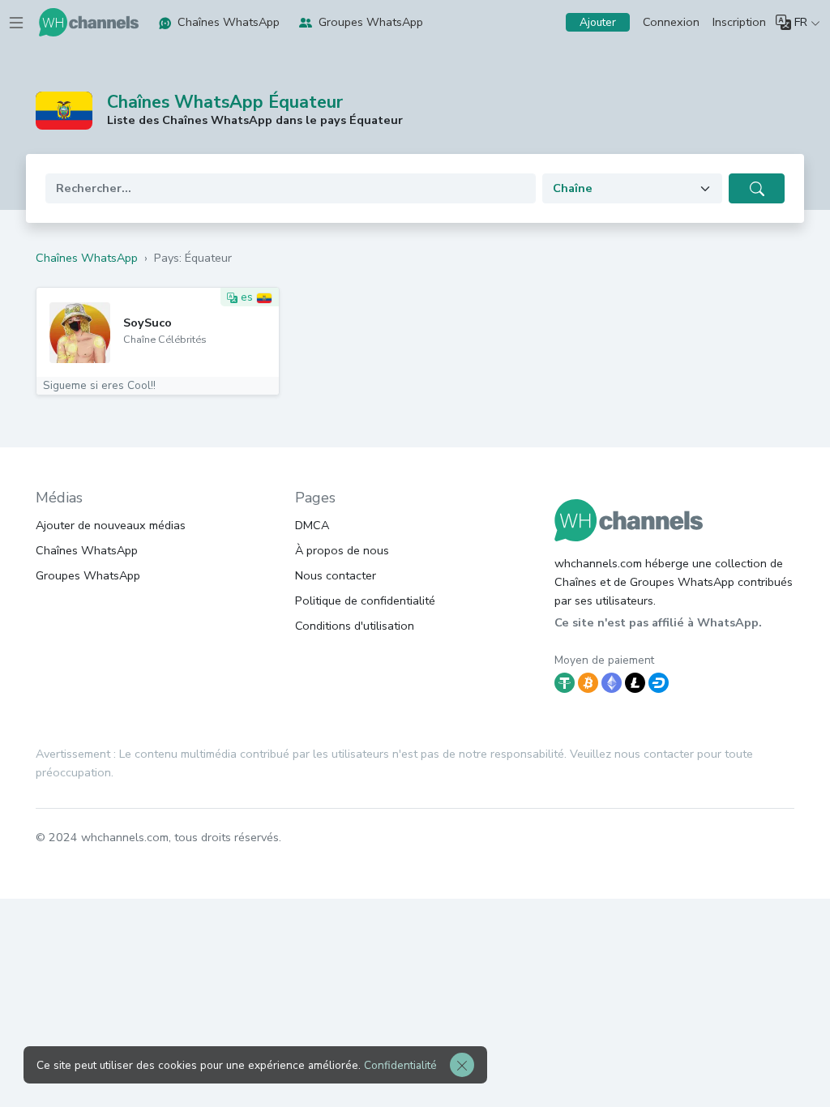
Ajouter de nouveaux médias (111, 525)
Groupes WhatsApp (371, 22)
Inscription (739, 22)
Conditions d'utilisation (354, 626)
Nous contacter (335, 575)
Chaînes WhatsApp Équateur (225, 102)
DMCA (312, 525)
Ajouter (598, 22)
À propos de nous (342, 550)
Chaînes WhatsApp (229, 22)
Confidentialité (400, 1065)
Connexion (671, 22)
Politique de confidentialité (365, 600)
